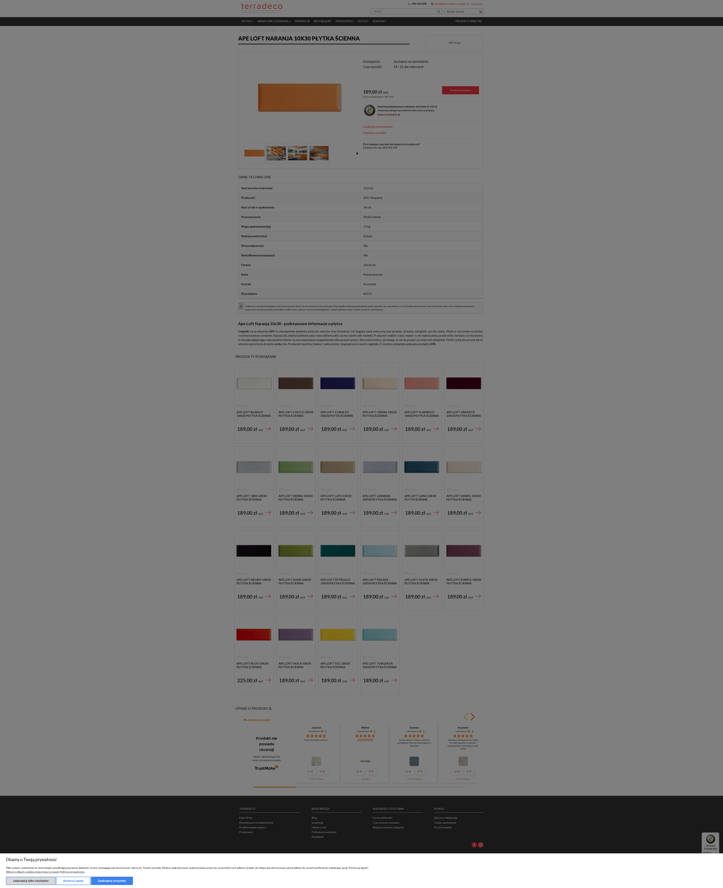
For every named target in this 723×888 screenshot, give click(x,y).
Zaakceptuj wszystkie (112, 880)
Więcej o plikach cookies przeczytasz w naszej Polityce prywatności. (45, 871)
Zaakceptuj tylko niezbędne (31, 880)
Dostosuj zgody (73, 880)
